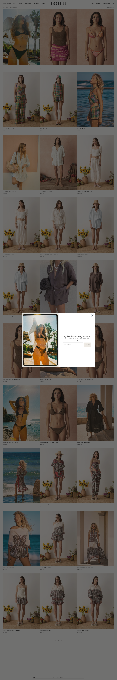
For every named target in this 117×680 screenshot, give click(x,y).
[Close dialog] (92, 315)
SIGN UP (87, 344)
